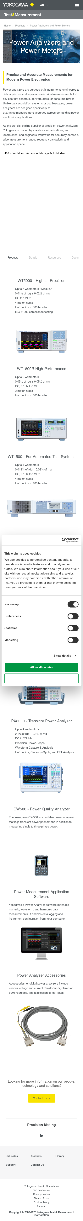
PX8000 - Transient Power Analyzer (41, 720)
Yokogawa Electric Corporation (41, 1186)
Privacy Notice (41, 1194)
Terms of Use (41, 1198)
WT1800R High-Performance (41, 368)
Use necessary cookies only (41, 678)
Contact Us (40, 1098)
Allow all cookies (41, 667)
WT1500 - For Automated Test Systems (41, 456)
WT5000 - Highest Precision (41, 280)
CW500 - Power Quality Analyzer (42, 809)
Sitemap (41, 1206)
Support (10, 1164)
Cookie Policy (41, 1202)
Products (20, 25)
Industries (12, 1156)
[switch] (73, 616)
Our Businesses (42, 1190)
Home (7, 25)
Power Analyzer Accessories (41, 975)
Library (59, 1156)
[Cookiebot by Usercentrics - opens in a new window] (62, 539)
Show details (62, 655)
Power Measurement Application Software (41, 894)
